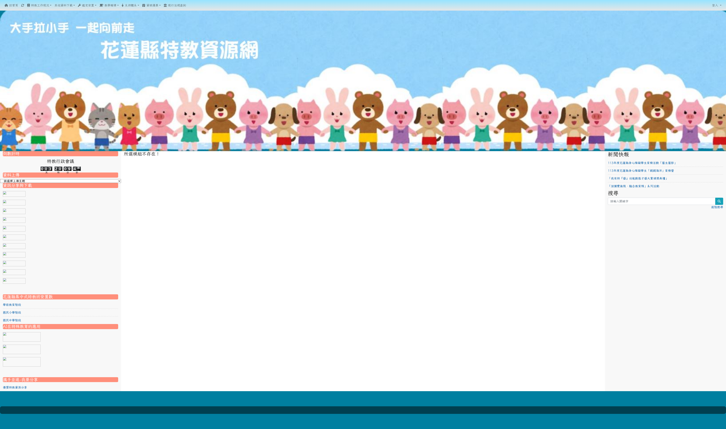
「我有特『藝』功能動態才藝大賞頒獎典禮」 (638, 178)
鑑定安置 (87, 5)
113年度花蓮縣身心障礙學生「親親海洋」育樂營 (641, 170)
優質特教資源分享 (15, 387)
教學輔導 (109, 5)
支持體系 (130, 5)
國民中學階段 (12, 320)
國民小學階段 (12, 312)
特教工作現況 (39, 5)
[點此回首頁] (363, 80)
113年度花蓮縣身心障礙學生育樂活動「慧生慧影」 (642, 162)
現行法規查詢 (176, 5)
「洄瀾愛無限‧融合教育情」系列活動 (633, 186)
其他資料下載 (63, 5)
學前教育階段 (12, 304)
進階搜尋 (717, 207)
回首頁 (13, 5)
